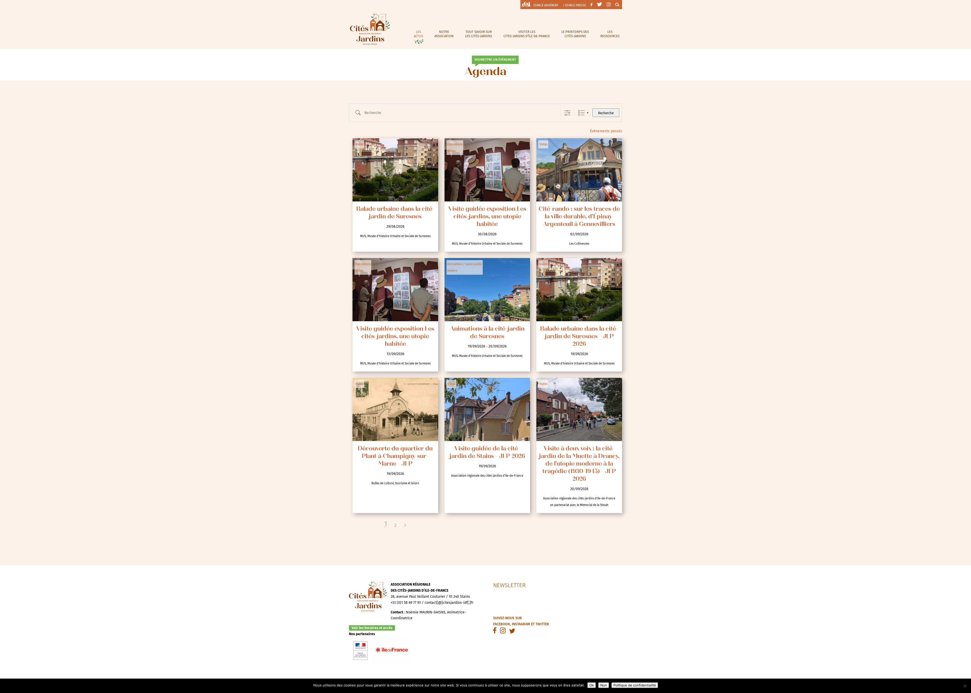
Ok (591, 685)
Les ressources (610, 34)
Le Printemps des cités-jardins (575, 34)
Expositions (454, 144)
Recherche (606, 113)
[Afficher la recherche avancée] (567, 113)
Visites (359, 144)
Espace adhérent (546, 5)
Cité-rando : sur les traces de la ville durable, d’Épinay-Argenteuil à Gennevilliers (579, 216)
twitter (542, 624)
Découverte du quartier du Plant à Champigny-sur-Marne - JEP (395, 456)
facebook (501, 624)
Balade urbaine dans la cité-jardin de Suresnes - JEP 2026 (579, 336)
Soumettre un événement (495, 59)
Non (603, 685)
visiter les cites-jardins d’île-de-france (526, 34)
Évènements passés (606, 131)
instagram (521, 624)
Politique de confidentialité (634, 685)
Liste (581, 113)
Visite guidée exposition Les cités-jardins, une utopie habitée (487, 216)
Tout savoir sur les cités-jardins (478, 34)
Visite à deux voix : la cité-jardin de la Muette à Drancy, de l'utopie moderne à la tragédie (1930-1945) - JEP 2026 (579, 464)
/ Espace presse (574, 5)
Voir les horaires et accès (371, 628)
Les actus (418, 34)
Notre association (444, 34)
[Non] (964, 685)
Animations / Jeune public (464, 264)
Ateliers (452, 270)
